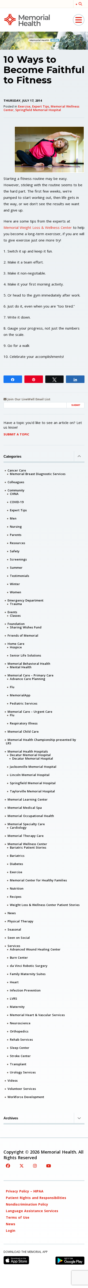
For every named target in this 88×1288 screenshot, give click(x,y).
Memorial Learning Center (28, 799)
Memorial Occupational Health (31, 816)
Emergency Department (25, 600)
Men (13, 518)
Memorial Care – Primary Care (31, 675)
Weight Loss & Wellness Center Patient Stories (45, 905)
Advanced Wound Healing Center (35, 949)
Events (12, 612)
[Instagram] (35, 1166)
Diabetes (16, 864)
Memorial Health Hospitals (28, 751)
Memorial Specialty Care (26, 824)
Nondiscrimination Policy (27, 1204)
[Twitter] (21, 1166)
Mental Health (20, 667)
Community (16, 490)
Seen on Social (19, 937)
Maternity (17, 1007)
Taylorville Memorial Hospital (32, 791)
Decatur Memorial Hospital (30, 755)
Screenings (18, 559)
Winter (15, 584)
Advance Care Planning (27, 679)
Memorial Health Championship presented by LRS (41, 741)
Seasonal (14, 929)
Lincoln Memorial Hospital (30, 775)
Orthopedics (19, 1031)
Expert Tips (40, 106)
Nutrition (16, 888)
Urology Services (23, 1072)
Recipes (15, 897)
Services (14, 946)
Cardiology (18, 827)
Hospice (16, 647)
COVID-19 (16, 502)
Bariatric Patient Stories (28, 847)
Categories (12, 456)
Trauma (16, 604)
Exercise (24, 106)
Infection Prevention (25, 990)
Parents (15, 535)
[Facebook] (8, 1166)
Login (10, 1230)
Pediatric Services (23, 703)
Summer (16, 567)
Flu (12, 687)
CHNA (14, 494)
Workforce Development (26, 1097)
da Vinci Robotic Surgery (28, 966)
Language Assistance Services (32, 1211)
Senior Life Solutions (25, 655)
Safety (14, 551)
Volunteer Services (22, 1089)
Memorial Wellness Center (27, 844)
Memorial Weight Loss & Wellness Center (38, 227)
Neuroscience (20, 1023)
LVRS (13, 998)
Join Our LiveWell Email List (28, 399)
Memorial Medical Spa (25, 807)
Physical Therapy (20, 921)
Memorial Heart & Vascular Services (37, 1015)
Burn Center (19, 957)
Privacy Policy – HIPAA (24, 1191)
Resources (17, 543)
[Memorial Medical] (27, 19)
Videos (13, 1080)
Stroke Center (20, 1056)
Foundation (16, 624)
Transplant (18, 1064)
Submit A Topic (16, 434)
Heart (14, 982)
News (12, 913)
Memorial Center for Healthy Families (38, 880)
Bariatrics (17, 856)
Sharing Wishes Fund (26, 627)
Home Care (16, 644)
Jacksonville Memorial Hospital (33, 767)
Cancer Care (17, 470)
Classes (15, 615)
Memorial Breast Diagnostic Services (37, 474)
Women (15, 592)
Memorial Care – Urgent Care (30, 711)
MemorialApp (20, 695)
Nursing (16, 526)
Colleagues (16, 482)
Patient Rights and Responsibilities (36, 1197)
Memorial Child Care (23, 731)
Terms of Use (17, 1217)
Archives (11, 1118)
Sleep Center (19, 1048)
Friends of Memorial (23, 635)
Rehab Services (21, 1039)
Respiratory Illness (24, 723)
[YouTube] (48, 1166)
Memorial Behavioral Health (29, 663)
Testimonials (19, 576)
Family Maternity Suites (28, 974)
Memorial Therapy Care (26, 836)
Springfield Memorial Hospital (38, 110)
